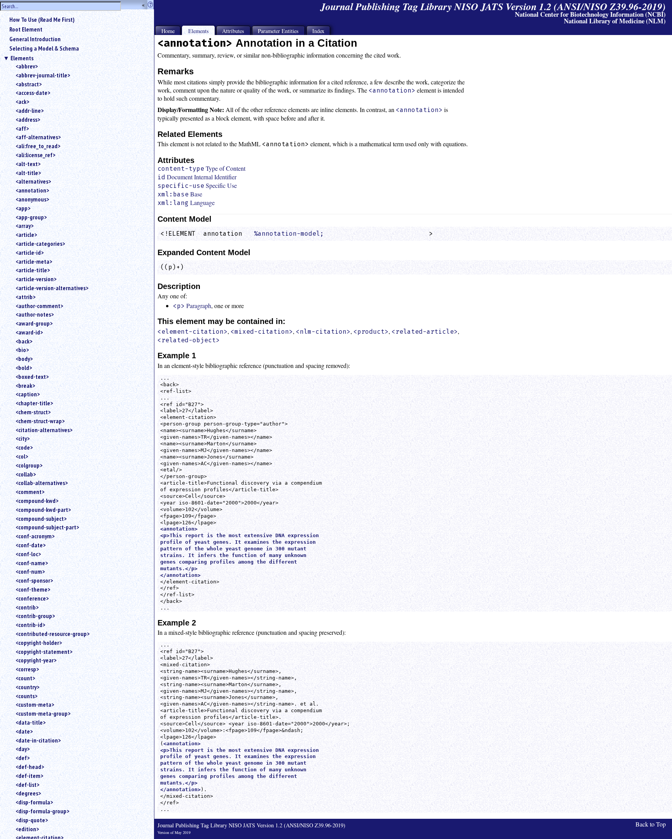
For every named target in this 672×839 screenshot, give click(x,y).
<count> (25, 678)
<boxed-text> (32, 376)
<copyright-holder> (39, 642)
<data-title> (31, 722)
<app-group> (31, 217)
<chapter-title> (34, 403)
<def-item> (29, 775)
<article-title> (33, 270)
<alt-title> (28, 173)
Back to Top (650, 824)
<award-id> (29, 332)
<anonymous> (32, 199)
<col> (22, 456)
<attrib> (25, 297)
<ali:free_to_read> (38, 146)
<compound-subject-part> (47, 527)
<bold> (24, 367)
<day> (23, 749)
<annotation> (32, 190)
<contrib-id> (30, 625)
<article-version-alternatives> (52, 288)
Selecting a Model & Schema (44, 48)
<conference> (32, 598)
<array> (24, 225)
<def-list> (27, 784)
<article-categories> (40, 243)
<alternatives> (33, 181)
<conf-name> (32, 563)
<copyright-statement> (44, 651)
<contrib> (27, 607)
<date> (24, 731)
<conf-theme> (33, 589)
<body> (24, 359)
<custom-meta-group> (43, 713)
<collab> (26, 474)
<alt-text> (28, 164)
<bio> (22, 350)
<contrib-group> (35, 616)
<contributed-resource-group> (52, 634)
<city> (23, 438)
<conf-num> (30, 571)
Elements (21, 58)
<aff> (22, 128)
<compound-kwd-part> (43, 509)
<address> (28, 119)
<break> (25, 385)
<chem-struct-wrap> (40, 421)
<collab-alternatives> (42, 483)
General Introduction (35, 39)
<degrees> (28, 793)
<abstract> (29, 84)
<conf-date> (31, 545)
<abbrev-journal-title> (43, 75)
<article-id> (30, 252)
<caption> (28, 394)
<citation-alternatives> (44, 430)
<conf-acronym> (35, 536)
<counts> (26, 696)
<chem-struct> (33, 412)
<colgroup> (29, 465)
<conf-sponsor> (34, 580)
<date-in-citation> (38, 740)
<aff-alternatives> (38, 137)
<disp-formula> (34, 802)
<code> (24, 447)
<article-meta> (34, 261)
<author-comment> (39, 306)
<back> (24, 341)
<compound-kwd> (37, 500)
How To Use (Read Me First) (42, 19)
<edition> (27, 829)
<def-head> (30, 767)
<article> (26, 234)
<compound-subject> (41, 518)
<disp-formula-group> (42, 811)
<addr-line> (30, 110)
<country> (27, 687)
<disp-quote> (32, 820)
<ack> (22, 101)
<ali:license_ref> (35, 155)
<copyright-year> (36, 660)
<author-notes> (35, 314)
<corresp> (27, 669)
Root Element (25, 29)
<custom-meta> (35, 704)
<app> (23, 208)
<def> (23, 758)
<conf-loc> (28, 554)
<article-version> (36, 279)
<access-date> (33, 92)
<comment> (30, 492)
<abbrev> (27, 66)
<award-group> (34, 323)
